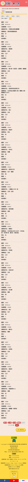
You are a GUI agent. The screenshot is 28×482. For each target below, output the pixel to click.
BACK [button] (22, 429)
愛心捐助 (6, 8)
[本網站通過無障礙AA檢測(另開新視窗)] (14, 437)
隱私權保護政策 (14, 446)
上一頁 (9, 422)
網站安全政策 (14, 448)
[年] (3, 16)
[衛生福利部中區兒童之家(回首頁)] (10, 3)
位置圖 (14, 453)
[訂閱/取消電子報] (14, 474)
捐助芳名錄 (11, 8)
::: (1, 8)
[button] (26, 2)
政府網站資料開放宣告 (14, 449)
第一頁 (5, 422)
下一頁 (14, 422)
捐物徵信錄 (16, 8)
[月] (8, 16)
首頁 (3, 8)
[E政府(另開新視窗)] (14, 441)
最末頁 (19, 422)
